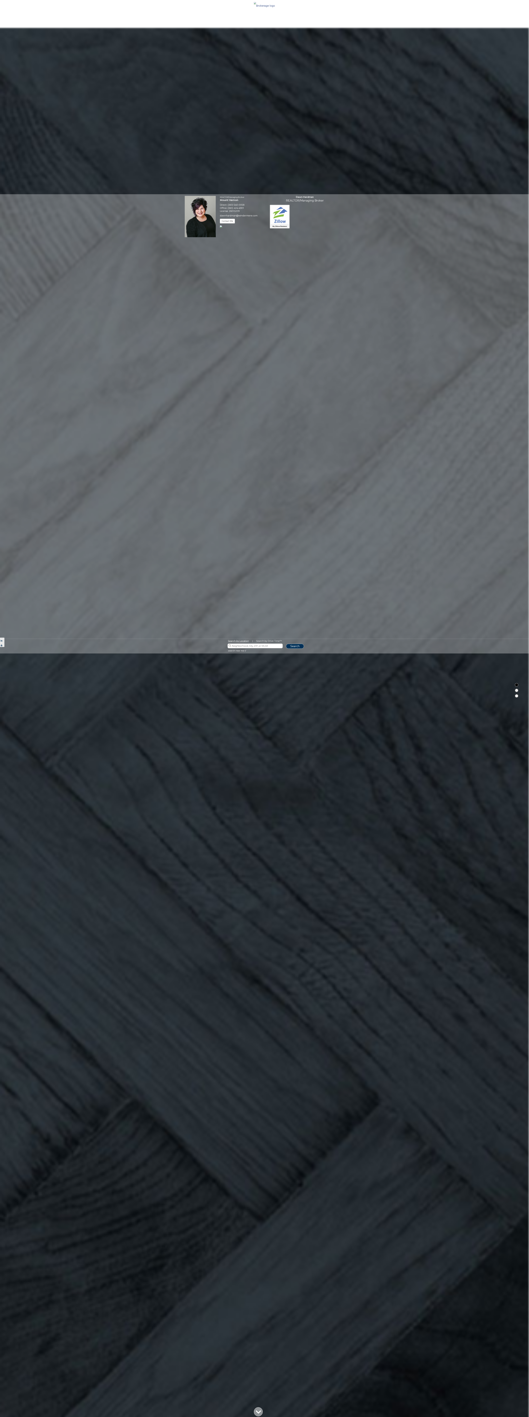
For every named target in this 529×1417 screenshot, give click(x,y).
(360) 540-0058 (9, 15)
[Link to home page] (264, 6)
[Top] (516, 685)
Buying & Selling (264, 24)
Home (232, 23)
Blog (297, 24)
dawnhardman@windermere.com (18, 18)
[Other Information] (516, 696)
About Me (284, 24)
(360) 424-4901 (236, 208)
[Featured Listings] (516, 690)
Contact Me (227, 221)
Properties (245, 24)
